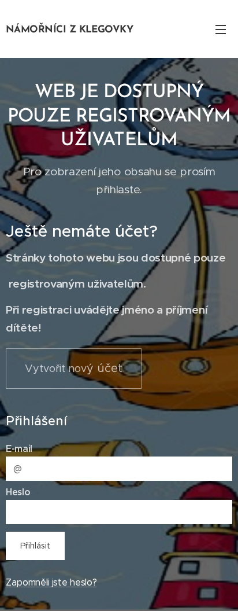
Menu (220, 29)
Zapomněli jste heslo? (51, 582)
